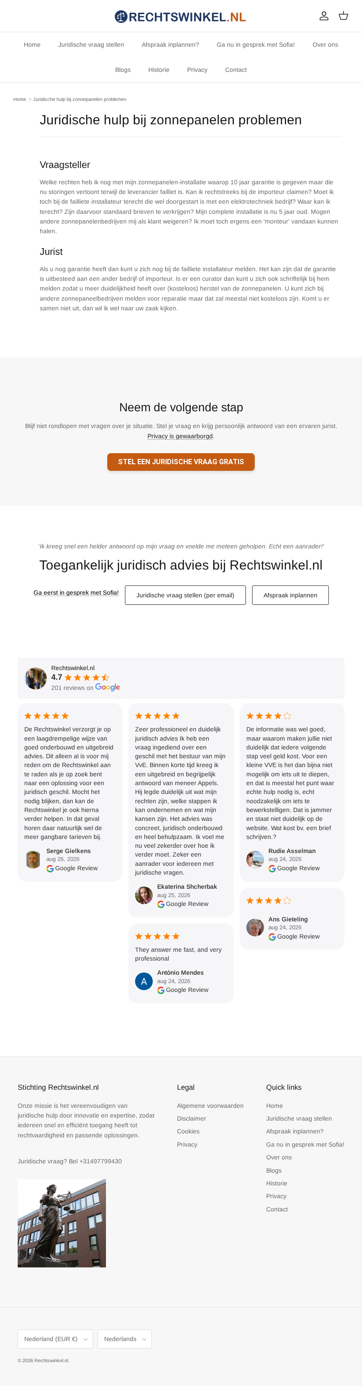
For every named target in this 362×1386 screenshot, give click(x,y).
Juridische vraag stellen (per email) (185, 595)
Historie (159, 69)
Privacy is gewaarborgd (180, 436)
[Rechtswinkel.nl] (181, 16)
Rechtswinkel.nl (51, 1360)
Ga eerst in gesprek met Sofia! (76, 592)
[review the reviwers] (50, 868)
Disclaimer (191, 1118)
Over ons (325, 44)
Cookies (188, 1131)
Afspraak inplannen (290, 595)
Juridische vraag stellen (91, 44)
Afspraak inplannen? (170, 44)
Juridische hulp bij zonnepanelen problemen (79, 99)
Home (32, 44)
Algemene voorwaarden (210, 1105)
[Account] (322, 16)
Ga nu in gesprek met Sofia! (256, 44)
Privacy (197, 69)
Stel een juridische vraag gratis (181, 462)
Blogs (123, 69)
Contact (236, 69)
